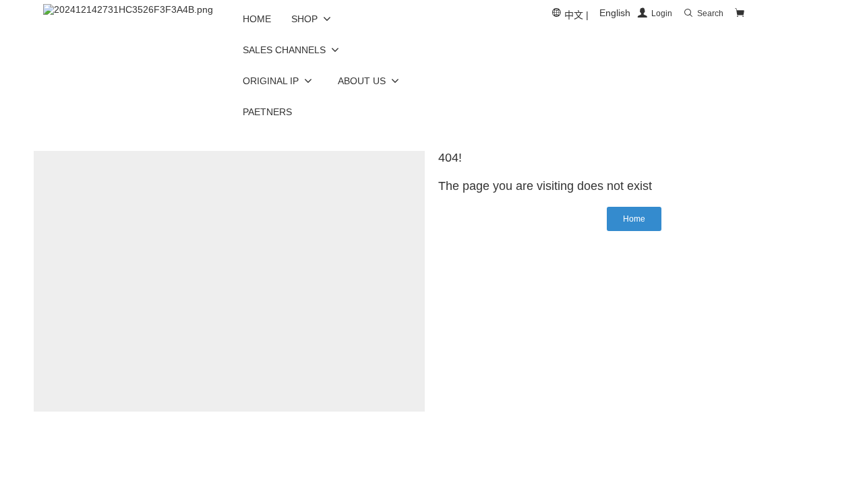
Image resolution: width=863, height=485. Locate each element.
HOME (257, 18)
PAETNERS (267, 111)
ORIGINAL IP (271, 80)
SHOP (304, 18)
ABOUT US (362, 80)
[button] (634, 219)
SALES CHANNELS (284, 49)
